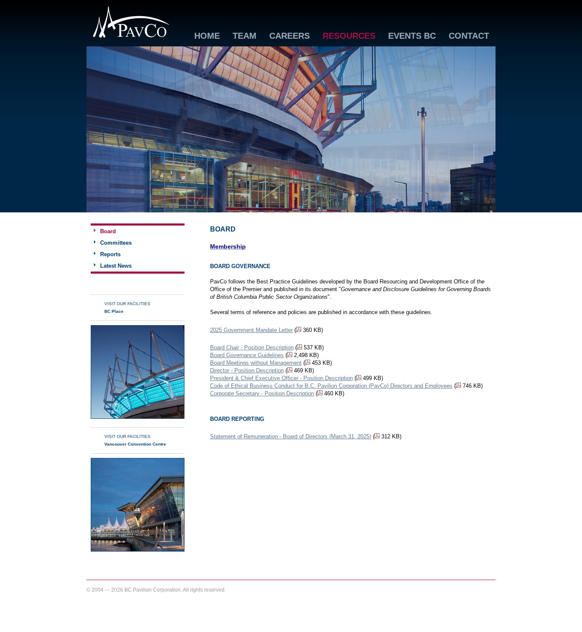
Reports (110, 254)
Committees (116, 243)
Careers (289, 36)
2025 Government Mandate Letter (251, 330)
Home (207, 36)
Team (244, 36)
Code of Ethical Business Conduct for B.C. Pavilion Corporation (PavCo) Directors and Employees (331, 386)
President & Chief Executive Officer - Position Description (281, 378)
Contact (469, 36)
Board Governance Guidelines (247, 355)
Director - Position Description (247, 370)
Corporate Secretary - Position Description (262, 393)
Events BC (412, 36)
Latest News (116, 266)
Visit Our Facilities (127, 307)
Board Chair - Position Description (252, 347)
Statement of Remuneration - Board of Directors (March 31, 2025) (290, 436)
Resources (349, 36)
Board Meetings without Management (256, 363)
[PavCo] (131, 36)
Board (108, 231)
